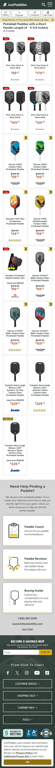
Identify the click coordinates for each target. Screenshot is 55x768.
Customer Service (26, 683)
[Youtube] (37, 673)
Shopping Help (26, 695)
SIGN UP (45, 652)
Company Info (26, 707)
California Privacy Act (16, 756)
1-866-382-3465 (27, 618)
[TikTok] (47, 673)
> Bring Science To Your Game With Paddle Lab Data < (25, 20)
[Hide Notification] (52, 20)
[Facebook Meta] (8, 673)
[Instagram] (27, 673)
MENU (51, 5)
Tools (26, 719)
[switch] (48, 13)
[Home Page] (15, 4)
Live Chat (27, 629)
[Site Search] (43, 4)
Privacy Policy (24, 753)
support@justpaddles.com (27, 623)
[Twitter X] (17, 673)
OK (27, 762)
